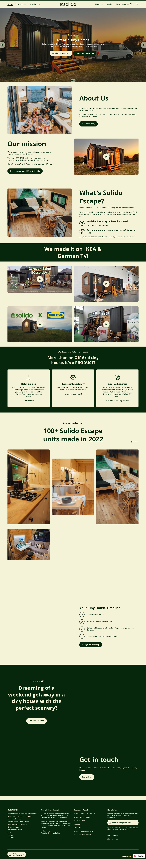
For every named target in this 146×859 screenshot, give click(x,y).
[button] (137, 4)
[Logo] (73, 4)
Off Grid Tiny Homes (73, 428)
